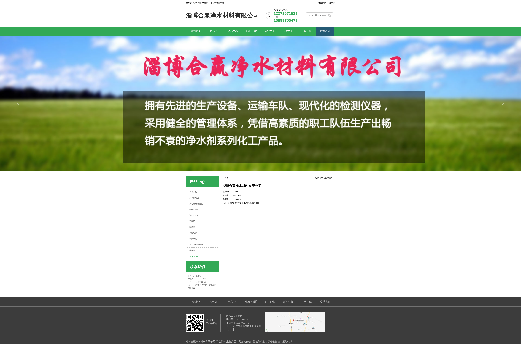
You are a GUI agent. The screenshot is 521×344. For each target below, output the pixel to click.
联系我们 (325, 31)
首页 (321, 178)
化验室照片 (251, 31)
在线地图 (331, 3)
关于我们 (214, 31)
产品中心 (233, 31)
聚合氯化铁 (245, 341)
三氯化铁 (287, 341)
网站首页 (196, 31)
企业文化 (270, 31)
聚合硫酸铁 (274, 341)
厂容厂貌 (307, 31)
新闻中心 (288, 31)
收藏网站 (322, 3)
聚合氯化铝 (259, 341)
